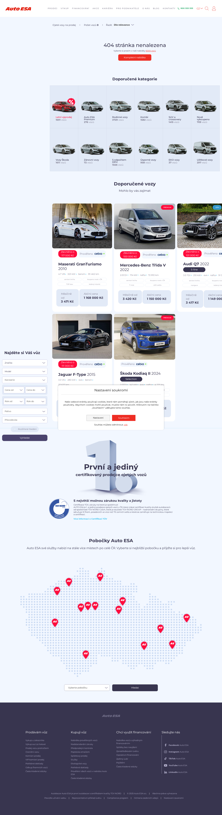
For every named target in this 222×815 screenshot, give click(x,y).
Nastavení (98, 417)
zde (125, 424)
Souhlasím (123, 418)
